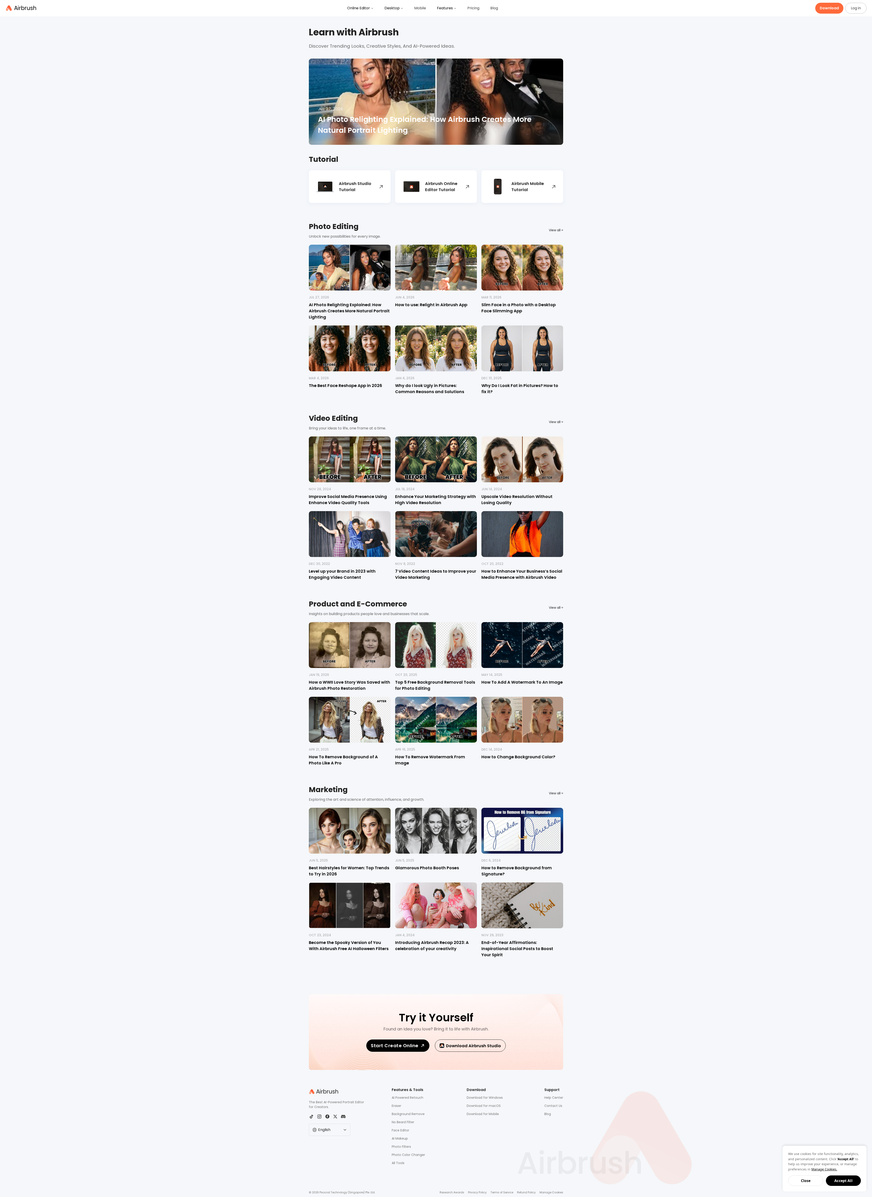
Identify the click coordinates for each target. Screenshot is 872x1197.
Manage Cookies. (824, 1169)
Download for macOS (484, 1105)
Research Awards (452, 1192)
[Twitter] (335, 1116)
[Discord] (343, 1116)
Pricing (473, 8)
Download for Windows (485, 1097)
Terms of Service (501, 1192)
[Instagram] (319, 1116)
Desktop (392, 8)
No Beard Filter (403, 1122)
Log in (856, 8)
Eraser (396, 1105)
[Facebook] (327, 1116)
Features (445, 8)
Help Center (553, 1097)
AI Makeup (400, 1138)
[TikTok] (311, 1116)
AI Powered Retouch (407, 1097)
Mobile (420, 8)
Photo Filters (401, 1146)
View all (554, 230)
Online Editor (358, 8)
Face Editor (400, 1130)
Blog (494, 8)
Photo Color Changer (408, 1155)
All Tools (398, 1163)
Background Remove (408, 1114)
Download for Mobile (483, 1114)
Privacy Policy (477, 1192)
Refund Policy (526, 1192)
